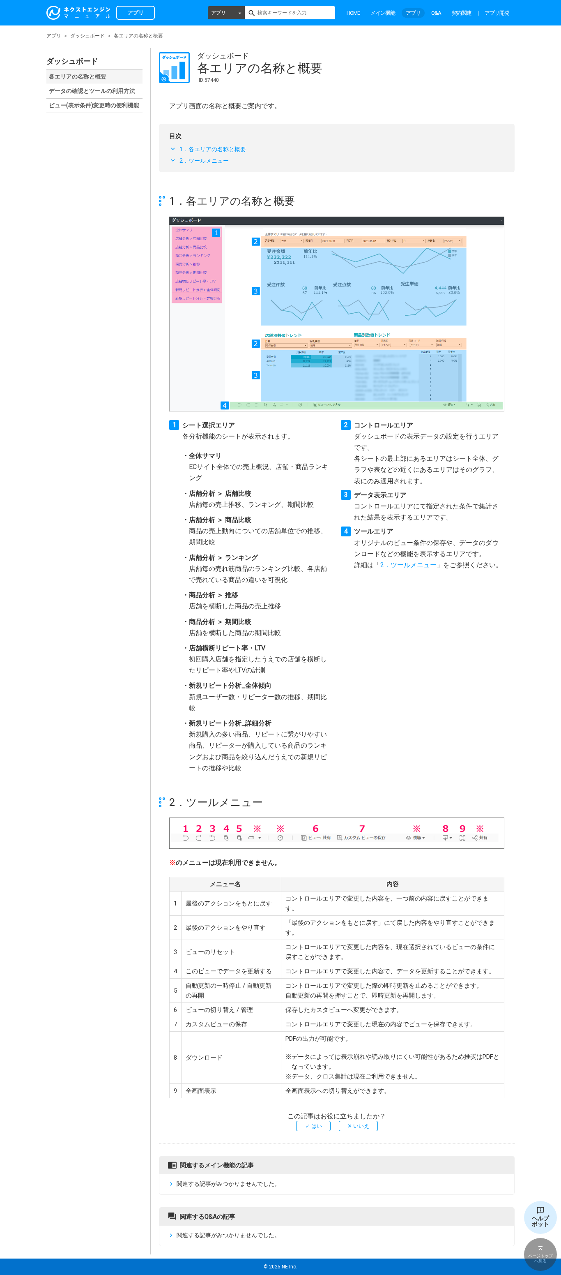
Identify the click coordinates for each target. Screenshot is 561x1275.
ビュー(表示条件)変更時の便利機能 (94, 105)
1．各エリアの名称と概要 (212, 149)
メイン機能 (382, 13)
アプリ (218, 13)
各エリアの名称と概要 (77, 76)
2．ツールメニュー (204, 160)
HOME (353, 13)
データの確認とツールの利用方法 (92, 91)
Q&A (436, 13)
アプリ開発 (497, 13)
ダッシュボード (87, 36)
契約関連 (461, 13)
